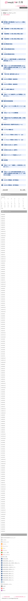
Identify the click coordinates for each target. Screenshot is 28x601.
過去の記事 (5, 189)
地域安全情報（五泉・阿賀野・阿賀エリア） (11, 562)
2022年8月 (3, 315)
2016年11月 (3, 461)
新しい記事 (23, 189)
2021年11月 (3, 334)
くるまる (4, 539)
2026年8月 (3, 214)
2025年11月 (3, 233)
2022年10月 (3, 311)
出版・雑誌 (5, 556)
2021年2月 (3, 353)
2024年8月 (3, 265)
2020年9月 (3, 364)
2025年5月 (3, 246)
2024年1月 (3, 279)
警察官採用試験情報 (8, 101)
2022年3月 (3, 326)
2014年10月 (3, 514)
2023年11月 (3, 284)
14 (11, 203)
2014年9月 (3, 516)
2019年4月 (3, 400)
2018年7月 (3, 419)
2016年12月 (3, 459)
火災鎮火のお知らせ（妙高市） (11, 144)
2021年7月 (3, 343)
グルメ (4, 548)
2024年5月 (3, 271)
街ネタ (4, 590)
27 (8, 206)
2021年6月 (3, 345)
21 (11, 205)
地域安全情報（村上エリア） (8, 571)
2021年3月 (3, 351)
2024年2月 (3, 277)
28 (11, 206)
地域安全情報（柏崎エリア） (8, 573)
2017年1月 (3, 457)
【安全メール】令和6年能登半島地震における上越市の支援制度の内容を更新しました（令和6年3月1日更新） (14, 173)
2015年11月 (3, 486)
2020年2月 (3, 379)
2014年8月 (3, 518)
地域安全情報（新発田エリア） (9, 569)
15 (14, 203)
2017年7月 (3, 444)
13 (8, 203)
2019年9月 (3, 389)
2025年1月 (3, 254)
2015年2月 (3, 505)
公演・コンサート (6, 554)
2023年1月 (3, 305)
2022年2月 (3, 328)
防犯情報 (6, 160)
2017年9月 (3, 440)
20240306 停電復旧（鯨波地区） (11, 79)
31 (23, 206)
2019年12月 (3, 383)
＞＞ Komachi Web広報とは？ (21, 5)
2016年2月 (3, 480)
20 (8, 205)
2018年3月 (3, 427)
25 (1, 206)
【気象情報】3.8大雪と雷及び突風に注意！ (14, 28)
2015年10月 (3, 488)
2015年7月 (3, 495)
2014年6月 (3, 522)
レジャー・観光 (6, 552)
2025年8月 (3, 239)
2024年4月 (3, 273)
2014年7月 (3, 520)
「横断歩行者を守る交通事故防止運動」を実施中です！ (14, 118)
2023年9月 (3, 288)
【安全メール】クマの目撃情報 (11, 112)
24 (23, 205)
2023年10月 (3, 286)
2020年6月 (3, 370)
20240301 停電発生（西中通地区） (11, 185)
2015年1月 (3, 507)
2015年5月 (3, 499)
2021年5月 (3, 347)
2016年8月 (3, 467)
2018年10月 (3, 412)
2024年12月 (3, 256)
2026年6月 (3, 218)
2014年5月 (3, 524)
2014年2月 (3, 531)
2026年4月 (3, 222)
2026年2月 (3, 227)
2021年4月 (3, 349)
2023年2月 (3, 303)
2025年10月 (3, 235)
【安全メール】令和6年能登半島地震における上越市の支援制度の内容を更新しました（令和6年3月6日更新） (14, 67)
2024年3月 (3, 275)
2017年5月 (3, 448)
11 (1, 203)
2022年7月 (3, 317)
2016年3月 (3, 478)
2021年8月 (3, 341)
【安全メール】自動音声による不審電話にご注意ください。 (14, 95)
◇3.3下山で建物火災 (8, 129)
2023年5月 (3, 296)
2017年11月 (3, 436)
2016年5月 (3, 474)
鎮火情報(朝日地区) (8, 44)
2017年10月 (3, 438)
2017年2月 (3, 455)
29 (14, 206)
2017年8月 (3, 442)
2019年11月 (3, 385)
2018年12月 (3, 408)
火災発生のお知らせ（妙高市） (11, 149)
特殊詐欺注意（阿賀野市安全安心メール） (13, 124)
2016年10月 (3, 463)
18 (1, 205)
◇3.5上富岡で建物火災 (9, 89)
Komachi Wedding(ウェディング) (9, 537)
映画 (4, 581)
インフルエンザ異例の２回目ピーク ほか (13, 134)
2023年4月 (3, 298)
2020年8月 (3, 366)
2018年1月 (3, 431)
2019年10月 (3, 387)
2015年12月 (3, 484)
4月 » (24, 208)
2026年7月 (3, 216)
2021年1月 (3, 355)
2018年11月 (3, 410)
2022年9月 (3, 313)
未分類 (4, 586)
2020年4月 (3, 374)
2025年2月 (3, 252)
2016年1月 (3, 482)
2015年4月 (3, 501)
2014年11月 (3, 512)
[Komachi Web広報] (14, 3)
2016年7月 (3, 469)
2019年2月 (3, 404)
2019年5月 (3, 398)
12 (4, 203)
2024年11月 (3, 258)
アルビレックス (6, 541)
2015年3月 (3, 503)
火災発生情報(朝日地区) (9, 49)
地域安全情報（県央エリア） (8, 575)
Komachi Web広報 (5, 10)
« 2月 (2, 208)
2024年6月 (3, 269)
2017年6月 (3, 446)
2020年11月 (3, 360)
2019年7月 (3, 393)
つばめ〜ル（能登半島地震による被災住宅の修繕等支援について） (14, 60)
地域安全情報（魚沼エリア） (8, 579)
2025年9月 (3, 237)
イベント (4, 543)
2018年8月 (3, 417)
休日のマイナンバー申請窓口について (12, 155)
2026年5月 (3, 220)
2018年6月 (3, 421)
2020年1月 (3, 381)
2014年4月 (3, 526)
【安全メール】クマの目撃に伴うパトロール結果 (14, 107)
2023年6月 (3, 294)
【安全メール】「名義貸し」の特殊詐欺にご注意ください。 (14, 166)
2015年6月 (3, 497)
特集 (4, 588)
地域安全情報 (5, 558)
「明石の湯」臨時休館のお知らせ (11, 74)
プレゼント (5, 550)
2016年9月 (3, 465)
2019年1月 (3, 406)
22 (14, 205)
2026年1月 (3, 229)
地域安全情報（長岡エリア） (8, 577)
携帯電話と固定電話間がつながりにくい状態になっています (14, 23)
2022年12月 (3, 307)
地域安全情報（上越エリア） (8, 560)
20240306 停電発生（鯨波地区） (11, 84)
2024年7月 (3, 267)
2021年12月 (3, 332)
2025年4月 (3, 248)
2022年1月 (3, 330)
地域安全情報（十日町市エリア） (9, 567)
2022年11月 (3, 309)
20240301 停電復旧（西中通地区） (11, 180)
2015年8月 (3, 493)
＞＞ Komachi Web (6, 596)
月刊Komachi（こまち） (7, 584)
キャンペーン (5, 546)
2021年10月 (3, 336)
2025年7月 (3, 241)
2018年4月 (3, 425)
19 (4, 205)
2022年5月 (3, 322)
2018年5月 (3, 423)
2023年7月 (3, 292)
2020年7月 (3, 368)
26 (4, 206)
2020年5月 (3, 372)
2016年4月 (3, 476)
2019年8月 (3, 391)
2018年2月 (3, 429)
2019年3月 (3, 402)
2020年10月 (3, 362)
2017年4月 (3, 450)
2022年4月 (3, 324)
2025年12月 (3, 231)
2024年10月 (3, 260)
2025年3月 (3, 250)
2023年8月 (3, 290)
